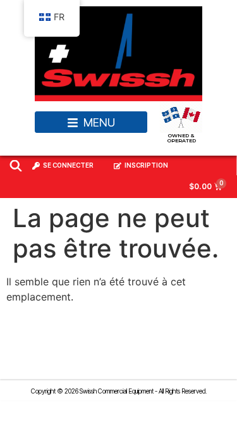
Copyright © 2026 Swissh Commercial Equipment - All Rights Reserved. (119, 391)
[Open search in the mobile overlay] (15, 165)
